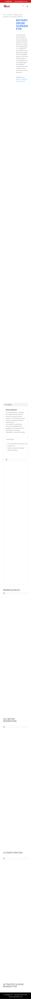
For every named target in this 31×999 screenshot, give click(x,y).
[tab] (15, 404)
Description (8, 404)
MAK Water (9, 15)
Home (4, 15)
